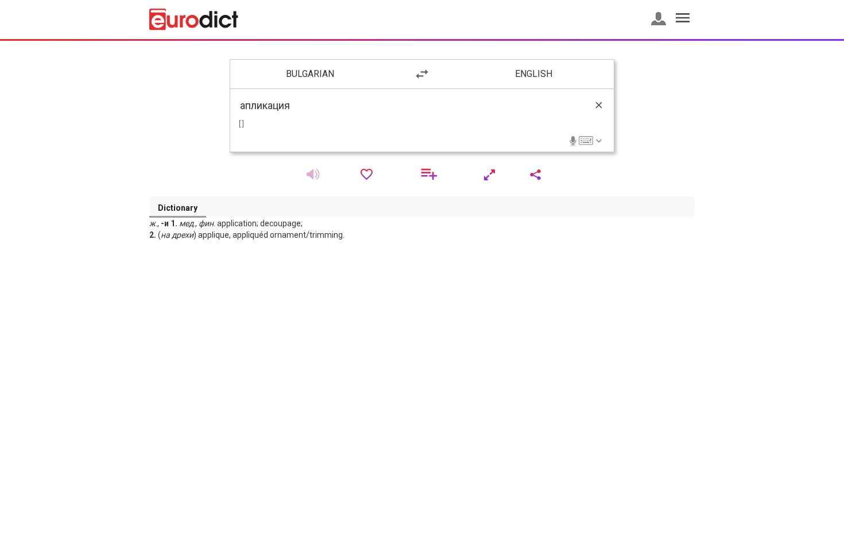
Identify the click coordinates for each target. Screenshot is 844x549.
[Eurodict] (193, 19)
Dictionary (178, 207)
